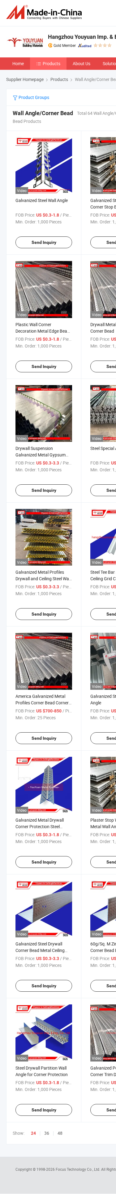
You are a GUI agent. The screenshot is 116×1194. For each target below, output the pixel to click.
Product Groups (33, 97)
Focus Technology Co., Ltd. (78, 1169)
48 (60, 1133)
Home (18, 63)
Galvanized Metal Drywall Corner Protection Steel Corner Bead (39, 826)
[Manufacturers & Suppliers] (45, 12)
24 (33, 1133)
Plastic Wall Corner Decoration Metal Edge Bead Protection (42, 330)
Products (51, 63)
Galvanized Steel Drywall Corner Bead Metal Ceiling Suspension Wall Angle (40, 950)
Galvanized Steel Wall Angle (41, 200)
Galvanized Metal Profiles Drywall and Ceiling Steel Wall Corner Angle (43, 578)
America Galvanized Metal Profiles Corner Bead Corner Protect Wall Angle (42, 702)
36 (46, 1133)
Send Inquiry (44, 242)
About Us (81, 63)
